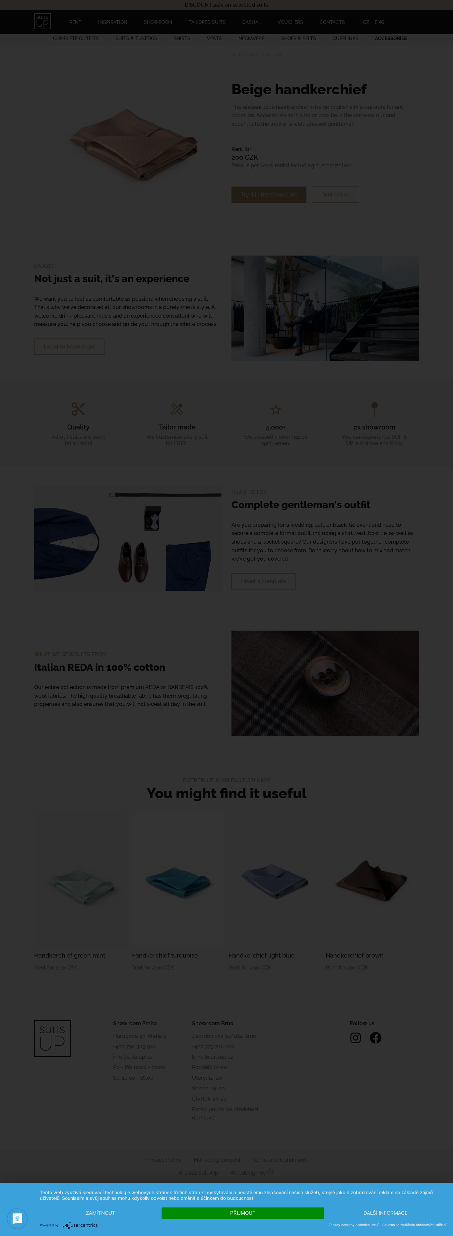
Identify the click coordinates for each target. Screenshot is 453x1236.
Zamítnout (100, 1213)
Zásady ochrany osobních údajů (354, 1225)
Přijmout (243, 1213)
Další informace (385, 1213)
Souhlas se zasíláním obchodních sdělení (414, 1225)
